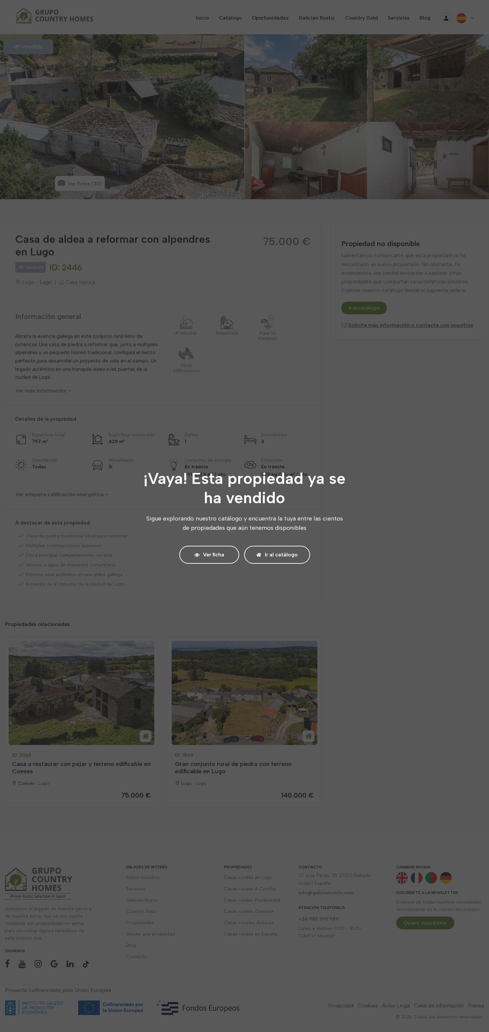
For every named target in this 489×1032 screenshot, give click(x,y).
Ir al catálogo (281, 554)
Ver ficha (213, 554)
